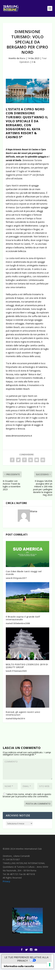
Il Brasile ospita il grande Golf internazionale (23, 618)
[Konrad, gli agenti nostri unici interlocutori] (27, 691)
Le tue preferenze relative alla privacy (27, 959)
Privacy (6, 881)
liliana (22, 58)
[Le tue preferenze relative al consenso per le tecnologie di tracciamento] (50, 965)
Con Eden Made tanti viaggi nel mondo (24, 573)
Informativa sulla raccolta (19, 966)
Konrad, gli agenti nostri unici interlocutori (23, 713)
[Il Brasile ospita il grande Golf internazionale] (27, 597)
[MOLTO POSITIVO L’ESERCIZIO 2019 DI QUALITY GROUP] (27, 643)
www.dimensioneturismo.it (19, 435)
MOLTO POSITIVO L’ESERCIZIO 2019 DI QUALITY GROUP (27, 666)
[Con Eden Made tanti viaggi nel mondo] (27, 554)
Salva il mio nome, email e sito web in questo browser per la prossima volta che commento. (27, 795)
